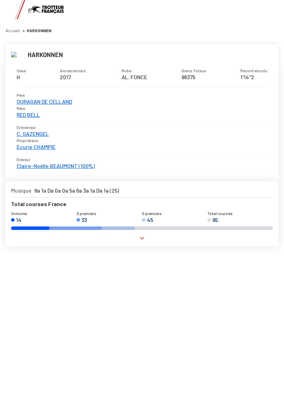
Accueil (13, 30)
